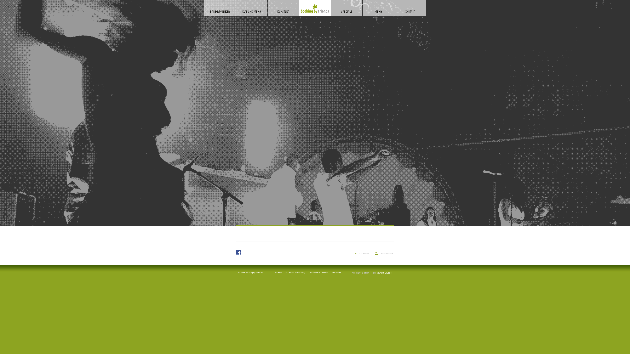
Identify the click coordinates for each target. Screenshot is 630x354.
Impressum (336, 273)
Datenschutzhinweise (318, 273)
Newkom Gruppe (384, 273)
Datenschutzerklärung (295, 273)
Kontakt (278, 273)
